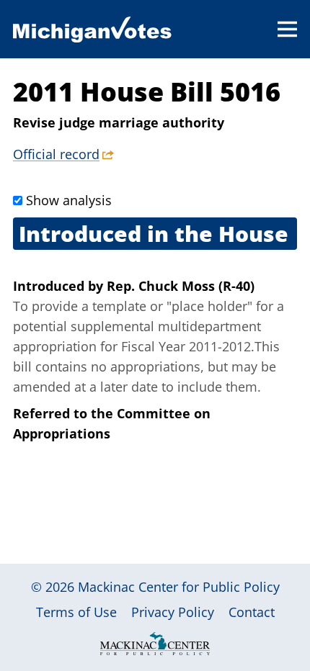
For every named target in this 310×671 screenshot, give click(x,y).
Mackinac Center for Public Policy (179, 586)
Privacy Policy (172, 612)
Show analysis (69, 200)
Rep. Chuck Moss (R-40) (180, 285)
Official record (56, 154)
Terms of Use (76, 612)
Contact (252, 612)
